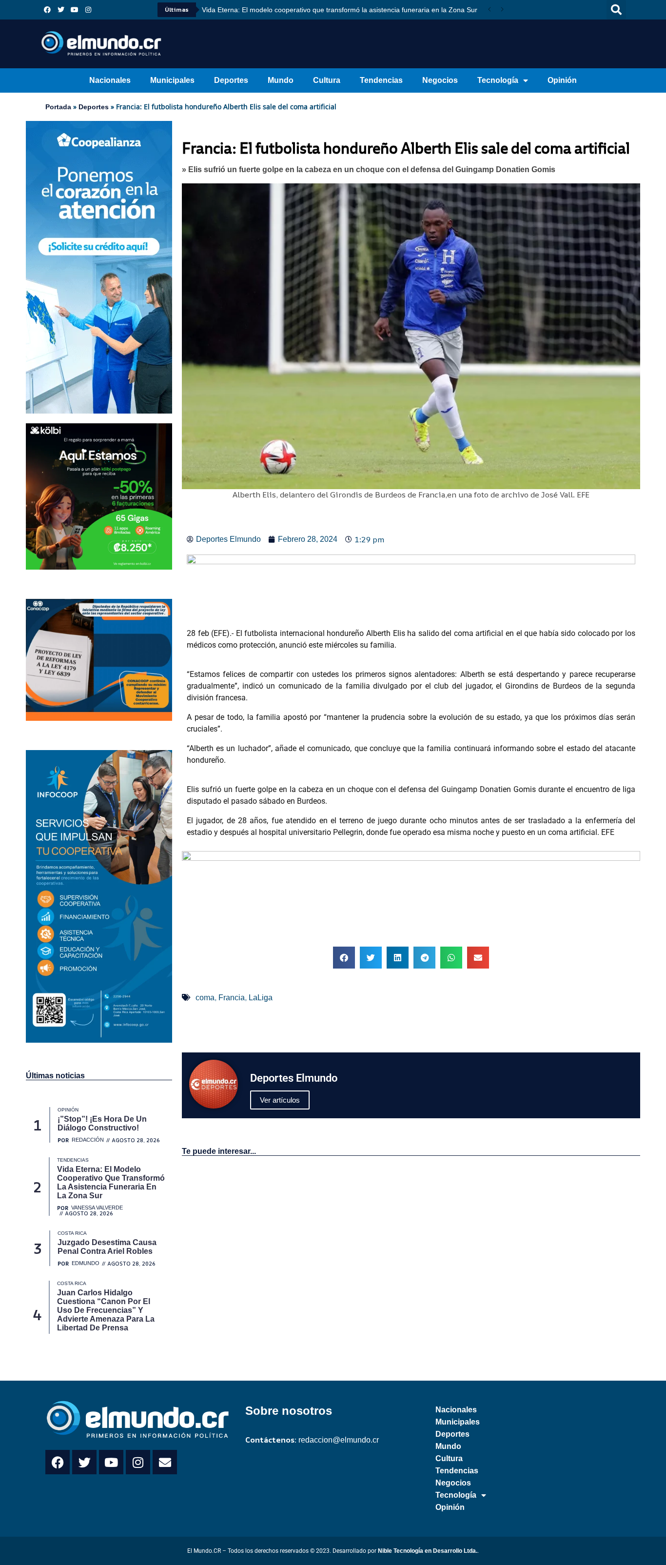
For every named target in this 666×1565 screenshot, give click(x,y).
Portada (58, 107)
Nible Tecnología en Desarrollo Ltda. (427, 1550)
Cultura (326, 80)
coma (205, 997)
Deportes (231, 80)
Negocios (440, 80)
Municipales (172, 80)
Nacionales (110, 80)
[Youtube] (74, 10)
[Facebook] (47, 10)
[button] (616, 10)
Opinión (562, 80)
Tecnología (497, 80)
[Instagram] (88, 10)
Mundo (281, 80)
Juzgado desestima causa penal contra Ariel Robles (308, 10)
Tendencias (381, 80)
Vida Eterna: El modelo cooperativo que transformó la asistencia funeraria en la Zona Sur (222, 10)
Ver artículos (280, 1100)
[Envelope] (165, 1462)
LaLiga (261, 997)
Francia (231, 997)
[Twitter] (61, 10)
